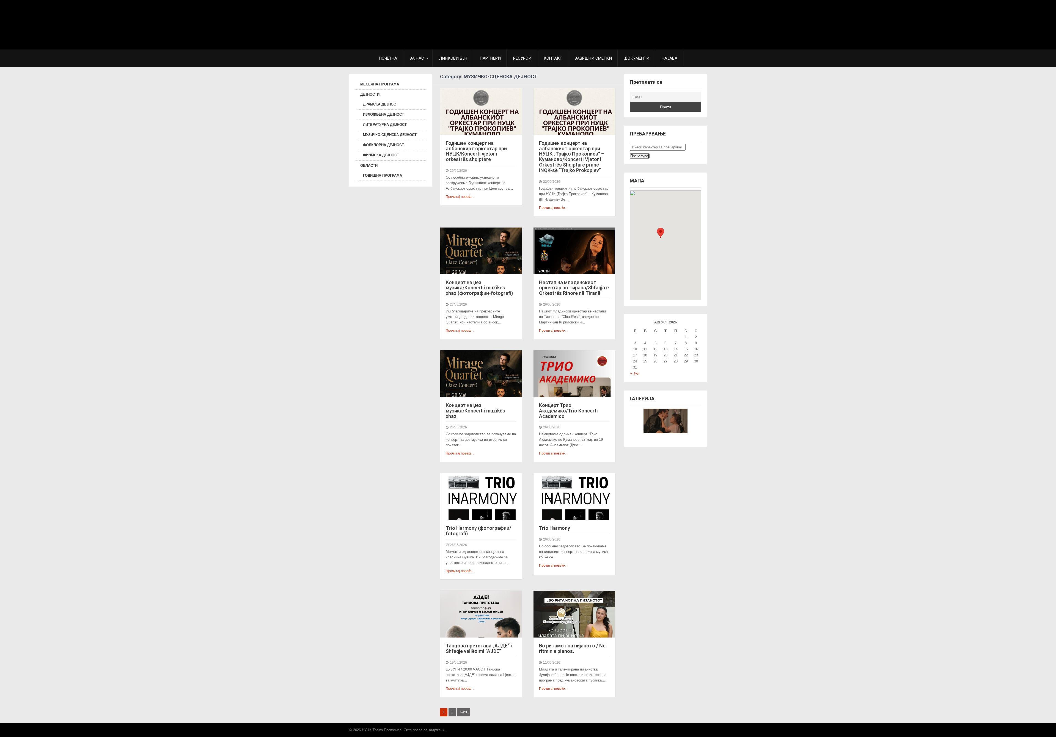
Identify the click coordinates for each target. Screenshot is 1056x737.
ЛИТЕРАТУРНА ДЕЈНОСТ (385, 125)
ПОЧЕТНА (388, 58)
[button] (660, 233)
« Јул (634, 373)
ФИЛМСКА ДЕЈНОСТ (381, 155)
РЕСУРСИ (522, 58)
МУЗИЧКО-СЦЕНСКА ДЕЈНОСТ (390, 135)
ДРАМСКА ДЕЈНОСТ (380, 104)
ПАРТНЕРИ (490, 58)
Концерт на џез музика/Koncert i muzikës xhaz (475, 410)
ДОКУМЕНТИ (636, 58)
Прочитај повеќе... (460, 197)
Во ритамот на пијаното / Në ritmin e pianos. (572, 648)
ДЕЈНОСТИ (370, 94)
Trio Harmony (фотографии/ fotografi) (478, 530)
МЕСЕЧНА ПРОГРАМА (379, 84)
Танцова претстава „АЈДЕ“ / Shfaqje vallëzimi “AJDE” (479, 648)
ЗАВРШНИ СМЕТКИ (593, 58)
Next (463, 712)
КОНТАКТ (553, 58)
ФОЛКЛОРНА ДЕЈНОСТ (383, 145)
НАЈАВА (669, 58)
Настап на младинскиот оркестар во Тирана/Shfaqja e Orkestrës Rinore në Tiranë (574, 287)
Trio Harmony (554, 528)
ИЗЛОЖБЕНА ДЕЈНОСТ (383, 114)
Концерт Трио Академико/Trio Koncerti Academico (568, 410)
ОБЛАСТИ (369, 166)
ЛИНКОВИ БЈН (453, 58)
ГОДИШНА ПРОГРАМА (382, 175)
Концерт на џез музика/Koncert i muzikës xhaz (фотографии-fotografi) (479, 287)
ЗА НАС (416, 58)
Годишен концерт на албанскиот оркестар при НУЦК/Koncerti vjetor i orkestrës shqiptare (476, 151)
